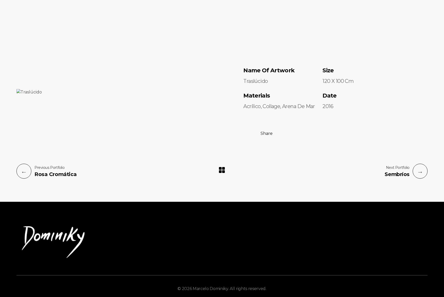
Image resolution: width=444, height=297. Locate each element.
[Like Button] (247, 132)
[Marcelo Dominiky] (36, 24)
